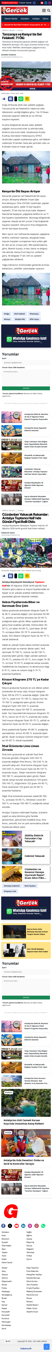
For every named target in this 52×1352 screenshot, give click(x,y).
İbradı (4, 1298)
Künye (29, 1298)
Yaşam (4, 1252)
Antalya (21, 510)
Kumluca (5, 1318)
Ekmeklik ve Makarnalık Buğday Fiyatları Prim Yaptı (35, 456)
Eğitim (29, 1235)
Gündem (5, 1232)
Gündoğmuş (7, 1295)
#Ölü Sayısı (34, 319)
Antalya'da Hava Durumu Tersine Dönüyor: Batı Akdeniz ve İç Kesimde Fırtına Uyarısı (36, 1081)
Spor (4, 1249)
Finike (4, 1288)
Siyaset (5, 1242)
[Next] (48, 25)
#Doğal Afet (20, 319)
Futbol (29, 1255)
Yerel (4, 1255)
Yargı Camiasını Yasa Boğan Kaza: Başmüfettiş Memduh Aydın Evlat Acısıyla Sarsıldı (35, 444)
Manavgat (6, 1322)
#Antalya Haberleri (12, 886)
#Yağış (6, 314)
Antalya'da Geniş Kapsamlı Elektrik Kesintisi (35, 429)
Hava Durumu (32, 1295)
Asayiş (29, 1239)
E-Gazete (22, 3)
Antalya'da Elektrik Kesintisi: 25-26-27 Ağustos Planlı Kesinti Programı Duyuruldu (36, 416)
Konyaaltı (6, 1311)
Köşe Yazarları (32, 1268)
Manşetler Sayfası (34, 1274)
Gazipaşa (6, 1291)
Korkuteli (6, 1315)
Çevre (29, 1259)
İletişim (29, 1301)
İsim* (4, 358)
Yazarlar (29, 3)
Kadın (4, 1259)
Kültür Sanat (7, 1262)
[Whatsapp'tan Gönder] (20, 98)
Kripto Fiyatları (33, 1288)
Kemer (5, 1305)
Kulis (4, 1235)
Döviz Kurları (32, 1281)
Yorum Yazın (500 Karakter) (13, 367)
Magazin (30, 1249)
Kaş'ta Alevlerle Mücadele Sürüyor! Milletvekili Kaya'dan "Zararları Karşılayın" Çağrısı (36, 499)
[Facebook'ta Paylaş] (10, 98)
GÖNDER (26, 388)
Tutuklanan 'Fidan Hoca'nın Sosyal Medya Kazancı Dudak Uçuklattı (23, 25)
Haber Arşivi (31, 1308)
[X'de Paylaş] (15, 98)
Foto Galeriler (32, 1271)
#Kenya (7, 319)
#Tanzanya (34, 314)
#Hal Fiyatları (30, 886)
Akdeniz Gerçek (8, 30)
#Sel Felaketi (19, 314)
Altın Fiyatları (32, 1284)
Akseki (4, 1268)
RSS (9, 1341)
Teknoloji (30, 1252)
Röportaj (30, 1242)
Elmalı (4, 1284)
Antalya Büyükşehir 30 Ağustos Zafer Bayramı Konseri (33, 485)
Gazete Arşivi (32, 1311)
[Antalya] (26, 1142)
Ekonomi (5, 1239)
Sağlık (29, 1232)
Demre (5, 1278)
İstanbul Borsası (33, 1278)
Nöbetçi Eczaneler (34, 1291)
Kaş (3, 1301)
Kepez (4, 1308)
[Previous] (2, 25)
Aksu (4, 1271)
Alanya (5, 1274)
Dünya (20, 30)
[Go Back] (47, 1347)
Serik (4, 1328)
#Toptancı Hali (10, 891)
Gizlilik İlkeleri (32, 1305)
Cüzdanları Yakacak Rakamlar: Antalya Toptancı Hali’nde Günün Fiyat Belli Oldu (35, 471)
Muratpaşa (6, 1325)
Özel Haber (6, 1245)
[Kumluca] (26, 1102)
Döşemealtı (7, 1281)
